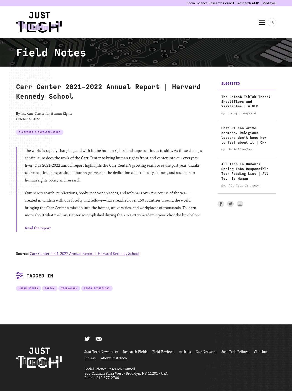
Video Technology (97, 288)
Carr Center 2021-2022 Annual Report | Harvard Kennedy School (84, 253)
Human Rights (28, 288)
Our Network (206, 352)
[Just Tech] (39, 22)
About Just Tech (114, 358)
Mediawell (269, 3)
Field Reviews (163, 352)
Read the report (38, 228)
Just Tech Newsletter (101, 352)
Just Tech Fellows (235, 352)
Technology (69, 288)
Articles (185, 352)
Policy (50, 288)
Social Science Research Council (210, 3)
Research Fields (135, 352)
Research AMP (248, 3)
